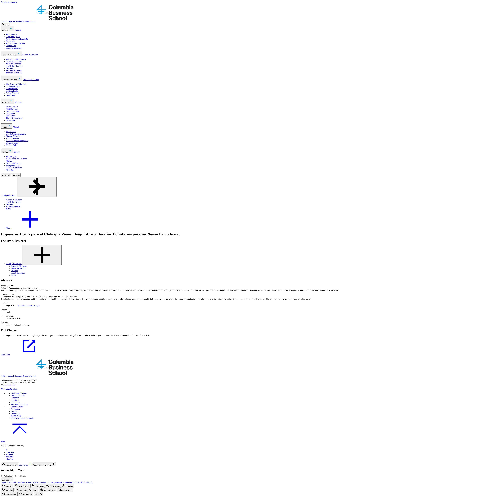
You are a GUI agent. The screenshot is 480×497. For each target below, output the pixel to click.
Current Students (17, 395)
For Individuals (12, 89)
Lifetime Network (13, 136)
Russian (43, 482)
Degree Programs (13, 37)
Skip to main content (9, 2)
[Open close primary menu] (37, 187)
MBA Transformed (13, 64)
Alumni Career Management (17, 141)
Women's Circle (12, 143)
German (17, 482)
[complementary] (240, 464)
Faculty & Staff (17, 407)
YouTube (9, 457)
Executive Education (10, 80)
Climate (9, 161)
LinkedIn (9, 459)
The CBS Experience (14, 118)
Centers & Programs (19, 393)
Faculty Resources (13, 206)
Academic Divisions (14, 61)
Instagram (10, 452)
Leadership (10, 113)
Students (5, 30)
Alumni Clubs (11, 145)
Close (7, 25)
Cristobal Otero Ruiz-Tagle (29, 305)
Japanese (36, 482)
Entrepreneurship (13, 165)
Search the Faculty (13, 202)
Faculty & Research (9, 55)
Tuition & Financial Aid (15, 43)
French (10, 482)
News (8, 209)
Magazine (10, 170)
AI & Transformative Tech (16, 159)
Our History (11, 116)
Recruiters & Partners (19, 404)
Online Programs (12, 93)
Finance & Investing (14, 168)
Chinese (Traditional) (72, 482)
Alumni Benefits (12, 138)
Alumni (5, 127)
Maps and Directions (9, 389)
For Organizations (13, 86)
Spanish (29, 482)
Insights (5, 152)
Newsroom (10, 120)
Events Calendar (12, 111)
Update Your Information (16, 134)
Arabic (83, 482)
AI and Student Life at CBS (17, 39)
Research (9, 68)
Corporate (15, 398)
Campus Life (11, 46)
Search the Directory (14, 66)
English (4, 482)
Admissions (10, 41)
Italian (22, 482)
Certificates (10, 95)
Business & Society (13, 163)
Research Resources (14, 70)
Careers (14, 411)
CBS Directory (12, 109)
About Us (5, 102)
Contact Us (15, 413)
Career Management (14, 48)
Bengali (89, 482)
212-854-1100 (10, 385)
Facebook (10, 454)
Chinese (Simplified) (55, 482)
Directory (14, 400)
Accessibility (16, 416)
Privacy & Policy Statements (22, 418)
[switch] (2, 476)
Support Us (15, 402)
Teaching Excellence (14, 73)
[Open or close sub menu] (42, 255)
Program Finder (12, 91)
